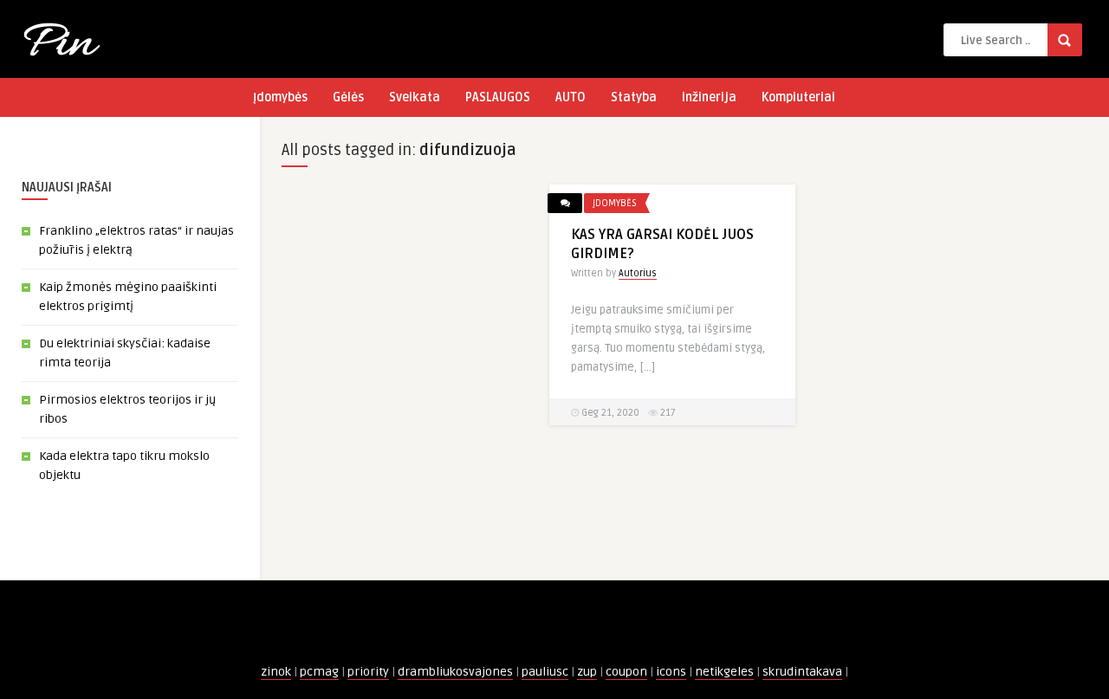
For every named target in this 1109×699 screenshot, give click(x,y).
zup (587, 671)
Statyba (634, 97)
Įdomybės (280, 97)
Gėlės (348, 97)
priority (368, 671)
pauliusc (545, 671)
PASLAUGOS (497, 97)
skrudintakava (802, 671)
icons (671, 671)
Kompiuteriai (798, 97)
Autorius (638, 273)
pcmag (319, 671)
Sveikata (414, 97)
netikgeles (724, 671)
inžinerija (709, 97)
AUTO (570, 97)
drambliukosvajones (455, 671)
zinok (276, 671)
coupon (626, 671)
